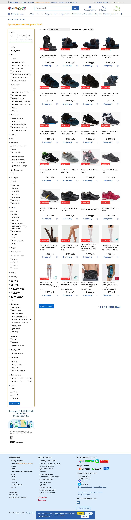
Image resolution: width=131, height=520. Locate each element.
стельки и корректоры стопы (50, 463)
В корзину (46, 66)
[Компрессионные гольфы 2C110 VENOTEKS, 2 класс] (70, 234)
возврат (13, 469)
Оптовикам (13, 492)
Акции (24, 2)
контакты (14, 482)
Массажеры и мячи (110, 14)
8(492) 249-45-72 (117, 2)
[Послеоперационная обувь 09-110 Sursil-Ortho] (50, 81)
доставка (22, 463)
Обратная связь (83, 508)
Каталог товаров (17, 14)
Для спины (66, 14)
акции (13, 479)
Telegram (84, 484)
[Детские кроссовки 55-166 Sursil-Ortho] (110, 196)
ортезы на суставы (46, 474)
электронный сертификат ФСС (21, 471)
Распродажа (42, 497)
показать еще (46, 306)
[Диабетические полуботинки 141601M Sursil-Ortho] (70, 196)
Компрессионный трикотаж (82, 14)
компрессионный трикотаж (49, 477)
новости (13, 474)
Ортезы (56, 14)
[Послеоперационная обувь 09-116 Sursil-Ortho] (50, 42)
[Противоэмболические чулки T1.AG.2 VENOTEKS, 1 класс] (70, 272)
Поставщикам (14, 495)
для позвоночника (46, 469)
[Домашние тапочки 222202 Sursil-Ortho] (110, 157)
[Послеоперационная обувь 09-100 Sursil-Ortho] (110, 81)
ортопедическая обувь (48, 461)
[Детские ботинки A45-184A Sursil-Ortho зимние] (90, 157)
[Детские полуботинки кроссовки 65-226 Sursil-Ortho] (90, 119)
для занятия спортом (47, 493)
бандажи (43, 471)
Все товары (42, 500)
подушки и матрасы (47, 466)
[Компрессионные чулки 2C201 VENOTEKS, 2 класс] (50, 234)
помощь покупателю (18, 461)
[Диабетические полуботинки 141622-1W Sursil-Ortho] (70, 157)
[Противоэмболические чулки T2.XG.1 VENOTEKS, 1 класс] (110, 234)
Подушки (98, 14)
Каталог (16, 19)
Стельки (40, 14)
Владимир (14, 2)
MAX (83, 481)
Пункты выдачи (71, 2)
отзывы (13, 477)
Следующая (114, 307)
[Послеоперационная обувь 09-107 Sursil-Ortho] (70, 81)
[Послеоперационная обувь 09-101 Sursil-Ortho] (70, 119)
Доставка (39, 2)
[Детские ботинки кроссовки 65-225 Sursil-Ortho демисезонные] (110, 119)
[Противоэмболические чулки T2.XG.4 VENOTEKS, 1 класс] (90, 234)
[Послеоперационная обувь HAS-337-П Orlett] (90, 42)
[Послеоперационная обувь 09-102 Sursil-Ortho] (90, 81)
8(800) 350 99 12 (84, 479)
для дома (43, 485)
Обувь (32, 14)
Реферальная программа (18, 497)
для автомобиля (45, 487)
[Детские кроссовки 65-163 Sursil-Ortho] (50, 196)
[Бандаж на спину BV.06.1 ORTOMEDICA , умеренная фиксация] (90, 272)
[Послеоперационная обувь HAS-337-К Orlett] (70, 42)
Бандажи (48, 14)
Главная (10, 19)
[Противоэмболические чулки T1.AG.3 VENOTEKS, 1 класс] (50, 272)
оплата (13, 466)
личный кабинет (17, 485)
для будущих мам (46, 482)
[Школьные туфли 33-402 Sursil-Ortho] (90, 196)
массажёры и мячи (46, 479)
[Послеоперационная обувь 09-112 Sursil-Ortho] (50, 119)
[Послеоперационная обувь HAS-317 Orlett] (110, 42)
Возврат (54, 2)
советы (13, 487)
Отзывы (61, 2)
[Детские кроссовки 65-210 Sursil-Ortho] (50, 157)
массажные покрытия (47, 490)
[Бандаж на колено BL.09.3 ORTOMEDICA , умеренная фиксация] (110, 272)
